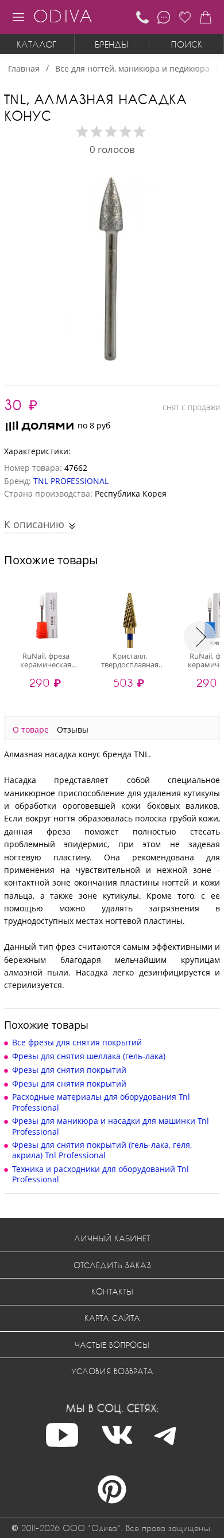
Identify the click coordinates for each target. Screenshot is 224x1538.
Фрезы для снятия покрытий (69, 1069)
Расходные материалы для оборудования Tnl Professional (101, 1101)
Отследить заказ (112, 1265)
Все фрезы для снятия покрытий (77, 1042)
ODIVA (62, 16)
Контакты (112, 1291)
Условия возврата (112, 1371)
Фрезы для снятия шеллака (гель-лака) (88, 1056)
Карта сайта (112, 1318)
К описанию (35, 524)
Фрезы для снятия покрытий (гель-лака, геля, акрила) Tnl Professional (102, 1150)
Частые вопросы (112, 1345)
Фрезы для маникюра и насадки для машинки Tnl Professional (110, 1125)
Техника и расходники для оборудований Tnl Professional (100, 1174)
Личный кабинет (112, 1238)
